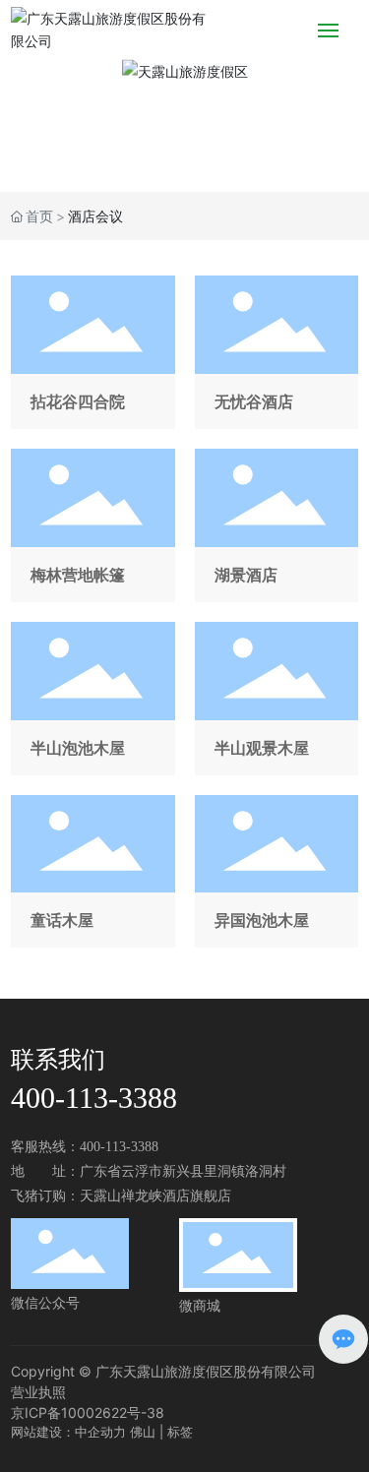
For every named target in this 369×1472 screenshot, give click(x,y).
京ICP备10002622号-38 (87, 1412)
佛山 (142, 1432)
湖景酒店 (276, 525)
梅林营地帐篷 (92, 525)
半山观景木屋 (276, 698)
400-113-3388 (94, 1097)
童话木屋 (92, 872)
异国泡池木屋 (276, 872)
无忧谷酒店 (276, 352)
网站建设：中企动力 (68, 1432)
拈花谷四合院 (92, 352)
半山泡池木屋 (92, 698)
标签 (180, 1432)
